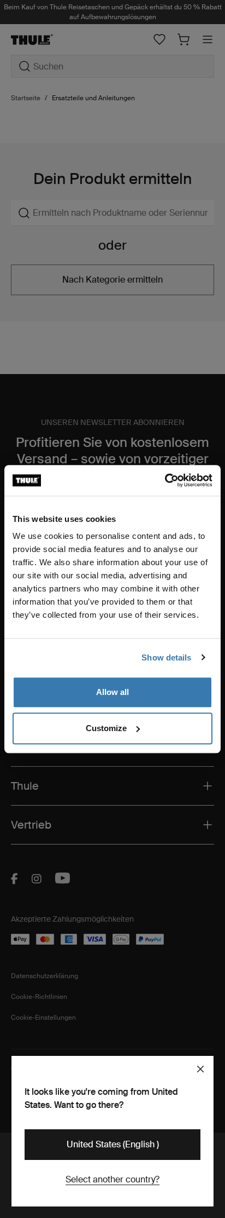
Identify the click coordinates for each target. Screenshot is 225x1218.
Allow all (112, 692)
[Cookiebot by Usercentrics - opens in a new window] (164, 480)
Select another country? (112, 1179)
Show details (166, 657)
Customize (106, 728)
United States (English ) (113, 1144)
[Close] (200, 1069)
